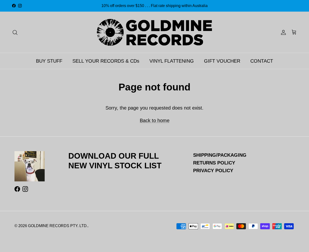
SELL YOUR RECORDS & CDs (105, 61)
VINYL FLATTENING (171, 61)
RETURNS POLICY (214, 162)
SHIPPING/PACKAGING (219, 155)
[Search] (15, 32)
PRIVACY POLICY (213, 170)
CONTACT (261, 61)
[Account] (282, 32)
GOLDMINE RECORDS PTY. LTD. (58, 226)
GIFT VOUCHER (222, 61)
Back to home (154, 120)
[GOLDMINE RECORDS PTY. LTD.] (154, 32)
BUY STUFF (49, 61)
